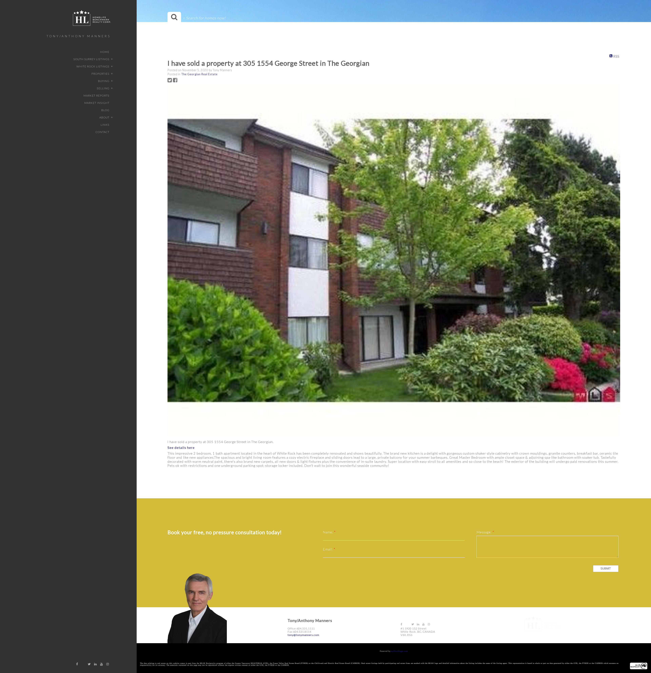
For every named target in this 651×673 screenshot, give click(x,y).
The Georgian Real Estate (199, 74)
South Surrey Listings (91, 59)
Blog (105, 110)
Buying (103, 81)
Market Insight (96, 102)
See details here (181, 447)
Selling (103, 88)
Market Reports (96, 95)
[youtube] (101, 664)
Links (105, 124)
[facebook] (77, 664)
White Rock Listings (92, 66)
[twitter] (89, 664)
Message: (484, 532)
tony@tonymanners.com (303, 634)
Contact (102, 132)
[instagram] (108, 664)
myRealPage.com (399, 651)
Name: (328, 532)
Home (104, 51)
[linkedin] (95, 664)
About (104, 117)
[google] (83, 663)
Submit (605, 568)
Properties (100, 73)
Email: (328, 549)
